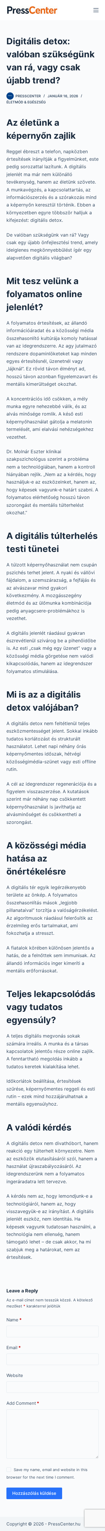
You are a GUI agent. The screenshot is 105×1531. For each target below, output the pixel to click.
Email (13, 1347)
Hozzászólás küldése (34, 1493)
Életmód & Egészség (26, 102)
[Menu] (96, 10)
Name (14, 1320)
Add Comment (22, 1403)
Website (14, 1375)
